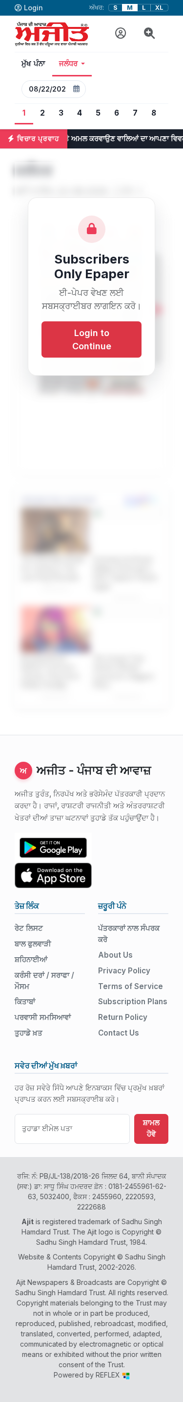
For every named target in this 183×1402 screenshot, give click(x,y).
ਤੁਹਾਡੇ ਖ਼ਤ (28, 1033)
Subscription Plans (132, 1001)
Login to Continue (91, 339)
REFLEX (109, 1375)
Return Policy (122, 1017)
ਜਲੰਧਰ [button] (68, 63)
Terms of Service (130, 986)
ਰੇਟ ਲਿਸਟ (29, 928)
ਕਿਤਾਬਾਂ (25, 1001)
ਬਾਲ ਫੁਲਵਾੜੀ (33, 943)
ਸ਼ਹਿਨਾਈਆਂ (31, 959)
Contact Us (118, 1033)
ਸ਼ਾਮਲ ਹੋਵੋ (151, 1128)
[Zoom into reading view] (149, 34)
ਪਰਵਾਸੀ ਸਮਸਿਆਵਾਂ (43, 1017)
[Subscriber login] (120, 34)
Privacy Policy (124, 970)
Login (33, 7)
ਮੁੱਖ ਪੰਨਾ (33, 63)
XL (159, 7)
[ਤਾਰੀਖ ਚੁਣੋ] (76, 89)
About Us (115, 955)
